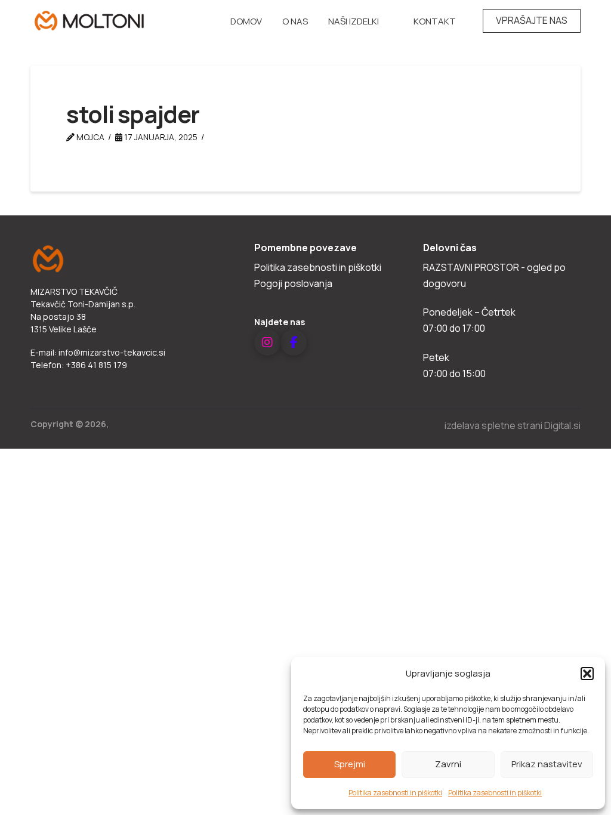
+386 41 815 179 (96, 365)
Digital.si (562, 425)
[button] (587, 674)
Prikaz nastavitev (546, 764)
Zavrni (448, 764)
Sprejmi (349, 764)
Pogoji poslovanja (293, 283)
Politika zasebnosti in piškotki (395, 793)
